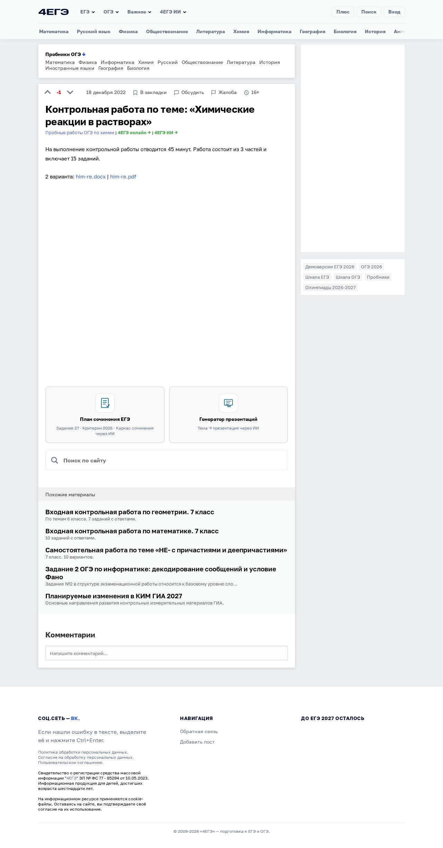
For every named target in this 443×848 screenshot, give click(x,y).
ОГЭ (108, 12)
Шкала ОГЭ (348, 277)
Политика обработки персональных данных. (83, 752)
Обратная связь (199, 731)
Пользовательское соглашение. (70, 762)
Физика (128, 31)
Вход (394, 12)
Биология (345, 31)
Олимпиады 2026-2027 (330, 287)
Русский (167, 62)
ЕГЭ (85, 12)
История (375, 31)
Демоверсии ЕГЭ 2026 (329, 266)
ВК (74, 718)
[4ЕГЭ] (53, 11)
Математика (54, 31)
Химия (241, 31)
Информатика (274, 31)
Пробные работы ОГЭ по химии (79, 132)
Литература (210, 31)
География (312, 31)
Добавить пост (197, 742)
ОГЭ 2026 (371, 266)
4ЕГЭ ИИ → (166, 132)
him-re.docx (91, 176)
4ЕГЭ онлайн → (134, 132)
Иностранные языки (69, 68)
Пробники (378, 277)
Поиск (369, 12)
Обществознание (167, 31)
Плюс (343, 12)
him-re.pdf (123, 176)
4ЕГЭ (71, 778)
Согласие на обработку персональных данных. (86, 757)
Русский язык (93, 31)
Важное (136, 12)
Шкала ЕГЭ (317, 277)
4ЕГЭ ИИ (170, 12)
